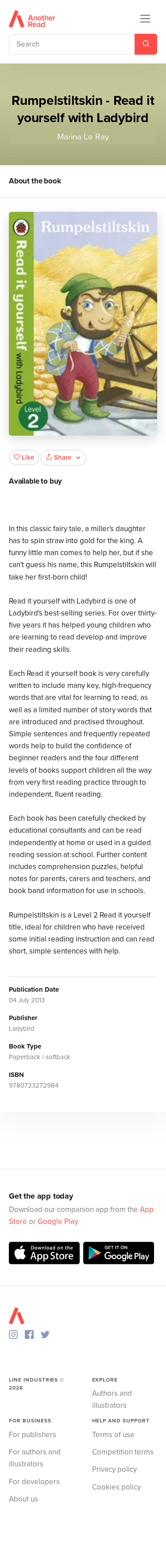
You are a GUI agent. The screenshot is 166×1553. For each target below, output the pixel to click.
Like (28, 457)
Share (62, 457)
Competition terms (123, 1452)
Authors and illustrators (112, 1399)
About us (23, 1499)
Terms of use (113, 1434)
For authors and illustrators (35, 1458)
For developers (34, 1481)
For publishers (32, 1434)
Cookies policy (116, 1487)
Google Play (57, 1221)
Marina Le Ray (83, 137)
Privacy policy (114, 1469)
